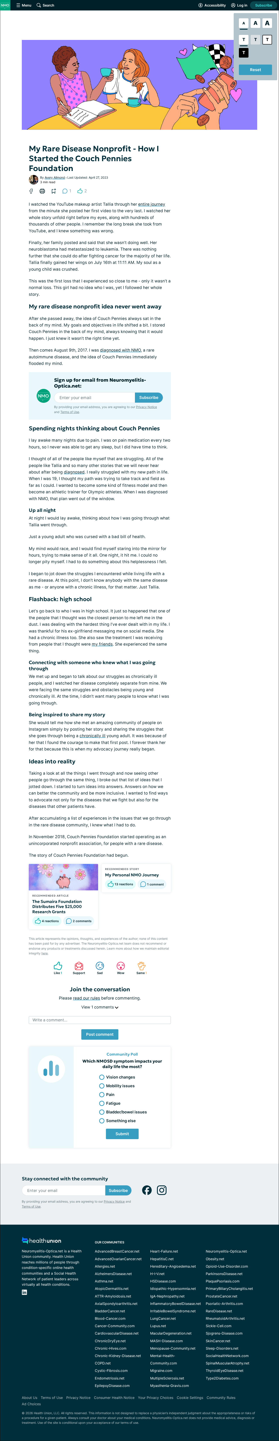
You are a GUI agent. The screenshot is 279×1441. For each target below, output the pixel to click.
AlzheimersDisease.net (113, 1274)
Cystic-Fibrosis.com (111, 1370)
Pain (110, 1094)
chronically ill (92, 735)
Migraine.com (161, 1370)
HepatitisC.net (162, 1259)
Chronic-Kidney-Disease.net (118, 1356)
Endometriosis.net (109, 1378)
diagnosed (74, 472)
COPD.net (103, 1363)
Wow (118, 968)
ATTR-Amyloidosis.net (113, 1296)
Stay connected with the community (65, 1179)
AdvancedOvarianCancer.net (118, 1259)
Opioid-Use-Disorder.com (227, 1266)
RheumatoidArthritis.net (225, 1318)
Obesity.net (215, 1259)
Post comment (100, 1034)
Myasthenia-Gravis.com (169, 1385)
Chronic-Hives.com (110, 1348)
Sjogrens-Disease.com (224, 1333)
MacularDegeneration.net (171, 1333)
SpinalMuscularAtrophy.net (227, 1363)
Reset (255, 69)
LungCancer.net (163, 1318)
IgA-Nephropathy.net (167, 1296)
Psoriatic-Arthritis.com (224, 1303)
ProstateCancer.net (221, 1296)
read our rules (86, 998)
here (44, 953)
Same (140, 968)
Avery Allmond (55, 177)
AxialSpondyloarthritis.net (116, 1303)
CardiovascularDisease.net (117, 1333)
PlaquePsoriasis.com (223, 1281)
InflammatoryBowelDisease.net (175, 1303)
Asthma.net (104, 1281)
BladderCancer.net (110, 1311)
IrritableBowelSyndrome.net (173, 1311)
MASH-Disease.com (166, 1341)
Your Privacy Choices (155, 1397)
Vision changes (120, 1077)
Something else (121, 1120)
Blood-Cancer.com (110, 1318)
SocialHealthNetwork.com (227, 1356)
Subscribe (263, 5)
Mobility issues (120, 1086)
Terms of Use (69, 412)
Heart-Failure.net (164, 1251)
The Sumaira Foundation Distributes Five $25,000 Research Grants (57, 907)
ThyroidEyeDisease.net (224, 1370)
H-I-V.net (157, 1274)
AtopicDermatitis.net (112, 1288)
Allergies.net (105, 1266)
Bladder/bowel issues (126, 1112)
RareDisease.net (219, 1311)
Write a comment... (49, 1020)
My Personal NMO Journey (132, 874)
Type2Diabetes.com (222, 1378)
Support (77, 968)
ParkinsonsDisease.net (224, 1274)
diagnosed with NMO (120, 350)
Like (55, 968)
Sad (97, 968)
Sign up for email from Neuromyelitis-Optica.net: (100, 383)
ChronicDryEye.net (110, 1341)
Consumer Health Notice (114, 1397)
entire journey (151, 204)
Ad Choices (31, 1404)
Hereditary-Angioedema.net (173, 1266)
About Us (29, 1397)
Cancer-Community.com (115, 1326)
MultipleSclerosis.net (167, 1378)
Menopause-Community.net (173, 1348)
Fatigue (113, 1103)
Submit (122, 1134)
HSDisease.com (163, 1281)
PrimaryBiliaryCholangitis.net (229, 1288)
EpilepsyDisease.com (112, 1385)
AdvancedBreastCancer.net (117, 1251)
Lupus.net (158, 1326)
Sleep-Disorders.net (222, 1348)
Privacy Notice (146, 407)
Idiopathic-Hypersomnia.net (173, 1288)
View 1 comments (98, 1007)
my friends (102, 644)
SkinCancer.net (218, 1341)
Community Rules (221, 1397)
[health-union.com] (41, 1242)
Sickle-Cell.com (218, 1326)
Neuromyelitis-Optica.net (226, 1251)
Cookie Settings (190, 1397)
